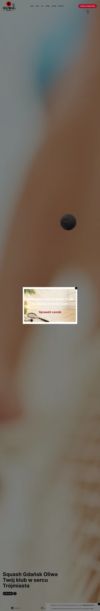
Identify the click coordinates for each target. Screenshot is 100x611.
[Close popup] (76, 288)
